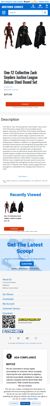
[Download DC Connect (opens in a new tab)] (26, 331)
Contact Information (9, 282)
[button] (33, 7)
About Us (7, 279)
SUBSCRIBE (27, 264)
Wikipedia (6, 285)
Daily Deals (23, 269)
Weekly (14, 269)
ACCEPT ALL (25, 403)
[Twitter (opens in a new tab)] (18, 338)
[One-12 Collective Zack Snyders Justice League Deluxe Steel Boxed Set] (14, 207)
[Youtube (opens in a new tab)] (27, 338)
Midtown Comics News (10, 288)
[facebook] (10, 338)
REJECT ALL (36, 403)
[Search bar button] (45, 12)
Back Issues (34, 269)
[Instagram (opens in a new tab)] (36, 338)
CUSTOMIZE (14, 403)
